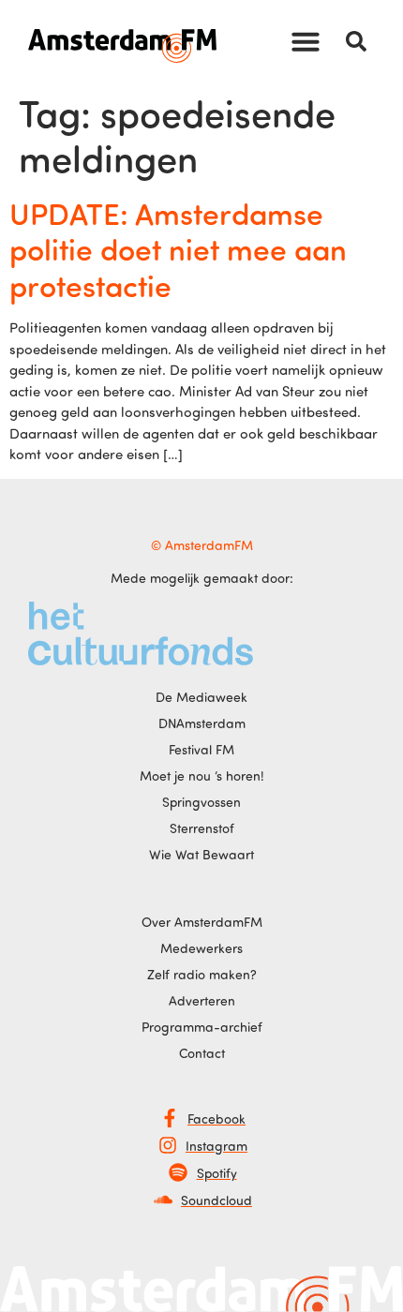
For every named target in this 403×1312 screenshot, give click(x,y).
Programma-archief (202, 1027)
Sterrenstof (202, 828)
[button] (305, 41)
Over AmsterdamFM (202, 922)
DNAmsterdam (202, 723)
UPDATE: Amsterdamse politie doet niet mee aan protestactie (178, 249)
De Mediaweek (201, 697)
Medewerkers (201, 948)
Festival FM (201, 749)
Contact (202, 1053)
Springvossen (201, 802)
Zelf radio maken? (202, 974)
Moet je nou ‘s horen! (202, 775)
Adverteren (202, 1000)
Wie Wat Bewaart (201, 854)
